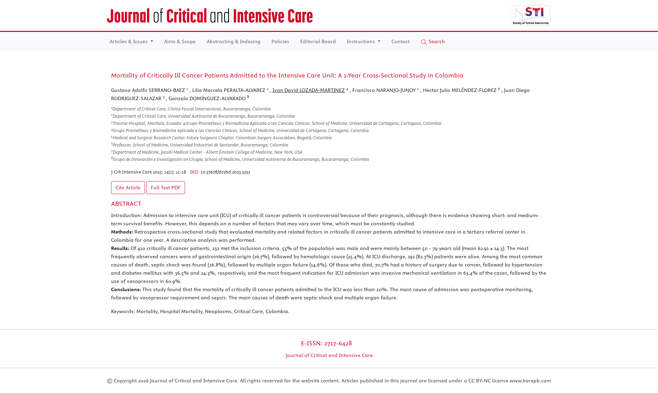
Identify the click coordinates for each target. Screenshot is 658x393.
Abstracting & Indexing (233, 41)
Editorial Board (318, 41)
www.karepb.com (530, 381)
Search (436, 41)
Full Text (166, 187)
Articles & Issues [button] (129, 41)
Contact (400, 41)
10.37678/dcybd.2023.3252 (225, 172)
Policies (280, 41)
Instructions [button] (361, 41)
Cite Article (128, 187)
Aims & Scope (180, 41)
